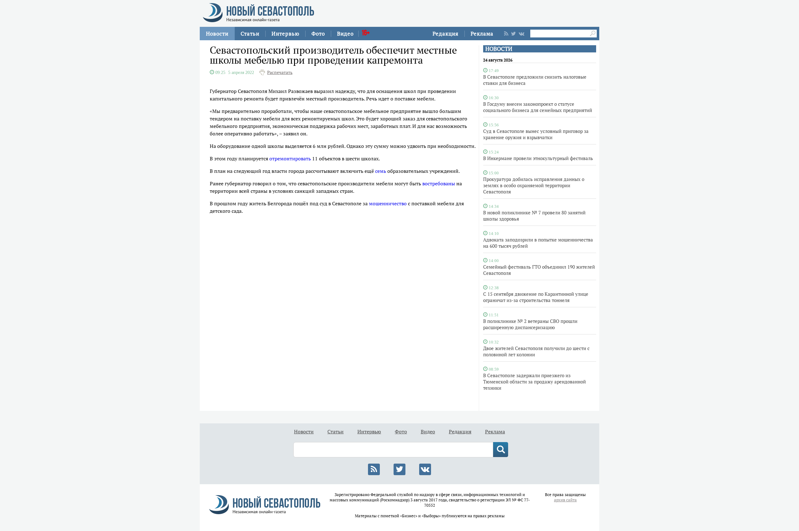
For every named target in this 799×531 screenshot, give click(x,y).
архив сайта (565, 500)
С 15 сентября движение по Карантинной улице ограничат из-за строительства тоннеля (535, 297)
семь (380, 171)
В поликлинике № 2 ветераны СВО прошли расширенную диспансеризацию (530, 324)
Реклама (482, 33)
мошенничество (388, 203)
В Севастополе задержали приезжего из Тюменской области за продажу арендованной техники (534, 381)
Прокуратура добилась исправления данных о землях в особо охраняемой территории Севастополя (533, 185)
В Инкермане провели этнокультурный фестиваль (538, 158)
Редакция (445, 33)
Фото (318, 33)
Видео (345, 33)
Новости (217, 33)
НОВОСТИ (498, 48)
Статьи (250, 33)
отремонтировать (290, 158)
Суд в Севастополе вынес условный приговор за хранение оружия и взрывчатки (536, 134)
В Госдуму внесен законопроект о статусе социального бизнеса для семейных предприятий (537, 107)
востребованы (438, 183)
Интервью (285, 33)
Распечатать (279, 72)
